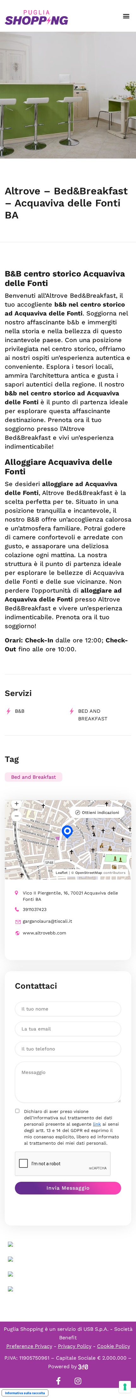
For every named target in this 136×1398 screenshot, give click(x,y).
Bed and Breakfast (33, 777)
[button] (126, 16)
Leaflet (62, 873)
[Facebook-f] (58, 1381)
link (97, 1124)
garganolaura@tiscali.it (47, 921)
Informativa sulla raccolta (25, 1393)
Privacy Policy (74, 1346)
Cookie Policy (113, 1346)
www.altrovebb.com (44, 932)
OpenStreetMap (88, 873)
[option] (68, 95)
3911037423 (34, 909)
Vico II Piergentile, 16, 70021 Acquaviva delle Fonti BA (70, 896)
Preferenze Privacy (29, 1346)
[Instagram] (78, 1381)
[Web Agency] (83, 1366)
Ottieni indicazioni (100, 812)
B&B (19, 711)
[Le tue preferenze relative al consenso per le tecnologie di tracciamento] (125, 1387)
